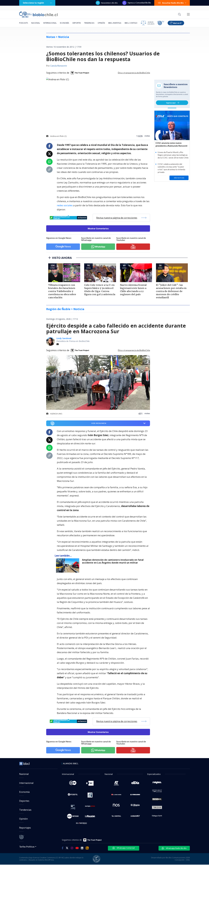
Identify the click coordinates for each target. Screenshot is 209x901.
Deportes (77, 23)
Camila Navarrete (58, 66)
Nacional (35, 23)
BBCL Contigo (131, 23)
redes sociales (65, 205)
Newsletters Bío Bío (109, 3)
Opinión (101, 23)
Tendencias (89, 23)
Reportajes (25, 827)
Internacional (50, 23)
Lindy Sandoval (63, 338)
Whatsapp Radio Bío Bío (176, 848)
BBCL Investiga (114, 23)
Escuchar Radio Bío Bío (173, 3)
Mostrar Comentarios (98, 228)
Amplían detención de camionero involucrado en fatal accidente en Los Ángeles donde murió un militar (113, 561)
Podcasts (23, 23)
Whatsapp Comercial (125, 848)
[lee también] (68, 565)
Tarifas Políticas (27, 846)
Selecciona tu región (33, 2)
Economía (64, 23)
